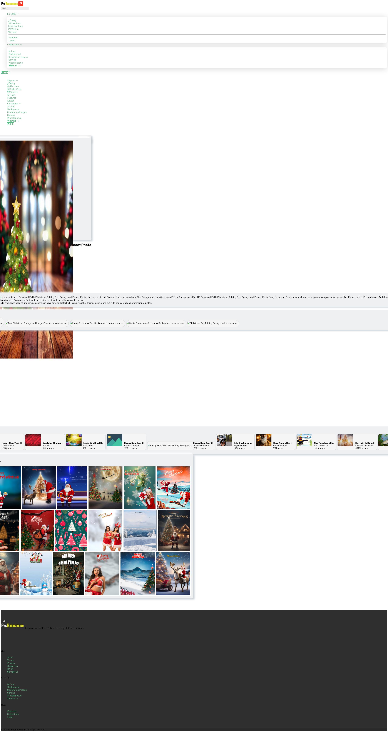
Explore (12, 14)
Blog (13, 20)
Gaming (12, 59)
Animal (11, 51)
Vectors (15, 29)
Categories (13, 44)
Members (16, 23)
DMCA (10, 668)
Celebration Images (18, 56)
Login (10, 716)
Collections (17, 26)
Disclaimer (12, 665)
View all (11, 698)
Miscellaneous (15, 62)
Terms (10, 660)
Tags (13, 31)
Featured (12, 37)
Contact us (12, 671)
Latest (11, 40)
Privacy (11, 663)
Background (14, 53)
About (10, 657)
